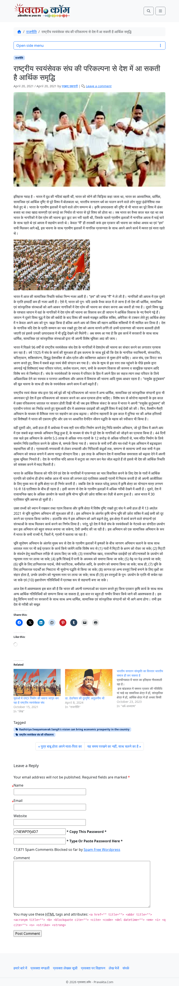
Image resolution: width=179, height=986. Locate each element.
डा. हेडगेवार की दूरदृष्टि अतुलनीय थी (84, 698)
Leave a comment (99, 86)
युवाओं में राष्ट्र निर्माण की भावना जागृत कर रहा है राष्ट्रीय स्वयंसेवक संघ (36, 700)
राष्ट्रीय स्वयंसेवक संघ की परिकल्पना (36, 734)
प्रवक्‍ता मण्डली (40, 968)
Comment (22, 857)
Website (20, 815)
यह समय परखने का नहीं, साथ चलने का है (112, 746)
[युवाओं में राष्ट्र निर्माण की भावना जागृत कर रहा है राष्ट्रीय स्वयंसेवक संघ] (37, 682)
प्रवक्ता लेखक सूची (65, 968)
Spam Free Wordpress (102, 849)
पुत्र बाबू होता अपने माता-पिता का (61, 746)
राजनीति (31, 31)
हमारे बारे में (20, 968)
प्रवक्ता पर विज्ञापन (93, 968)
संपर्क (125, 968)
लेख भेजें (114, 968)
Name (18, 785)
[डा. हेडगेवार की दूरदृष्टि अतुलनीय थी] (88, 682)
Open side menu (30, 45)
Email (18, 800)
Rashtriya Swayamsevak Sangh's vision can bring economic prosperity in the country (74, 729)
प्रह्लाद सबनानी (70, 86)
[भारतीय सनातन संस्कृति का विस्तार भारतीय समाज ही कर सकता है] (142, 688)
